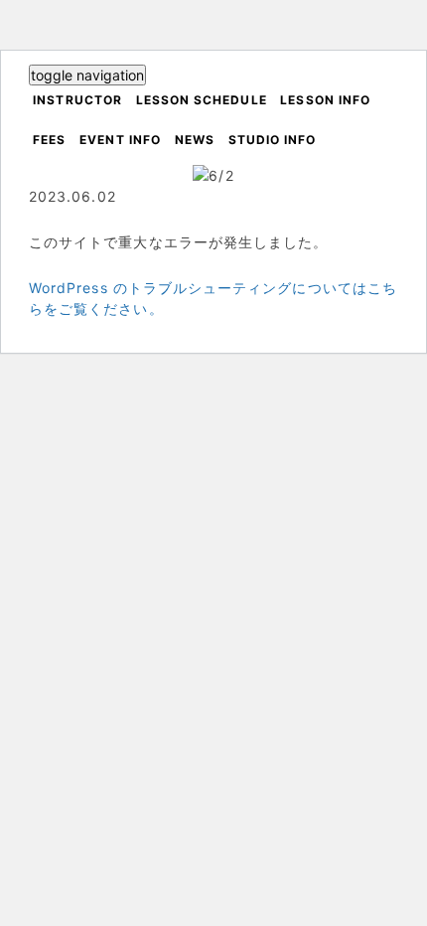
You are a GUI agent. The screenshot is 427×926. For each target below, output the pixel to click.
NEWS (194, 139)
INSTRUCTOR (77, 99)
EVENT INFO (120, 139)
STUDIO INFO (272, 139)
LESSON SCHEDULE (201, 99)
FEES (49, 139)
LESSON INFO (325, 99)
